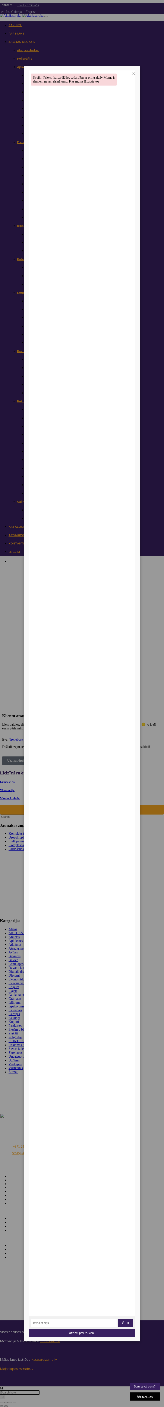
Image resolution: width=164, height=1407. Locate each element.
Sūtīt (125, 1323)
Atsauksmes (145, 1396)
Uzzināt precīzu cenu (82, 1333)
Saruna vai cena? (144, 1386)
